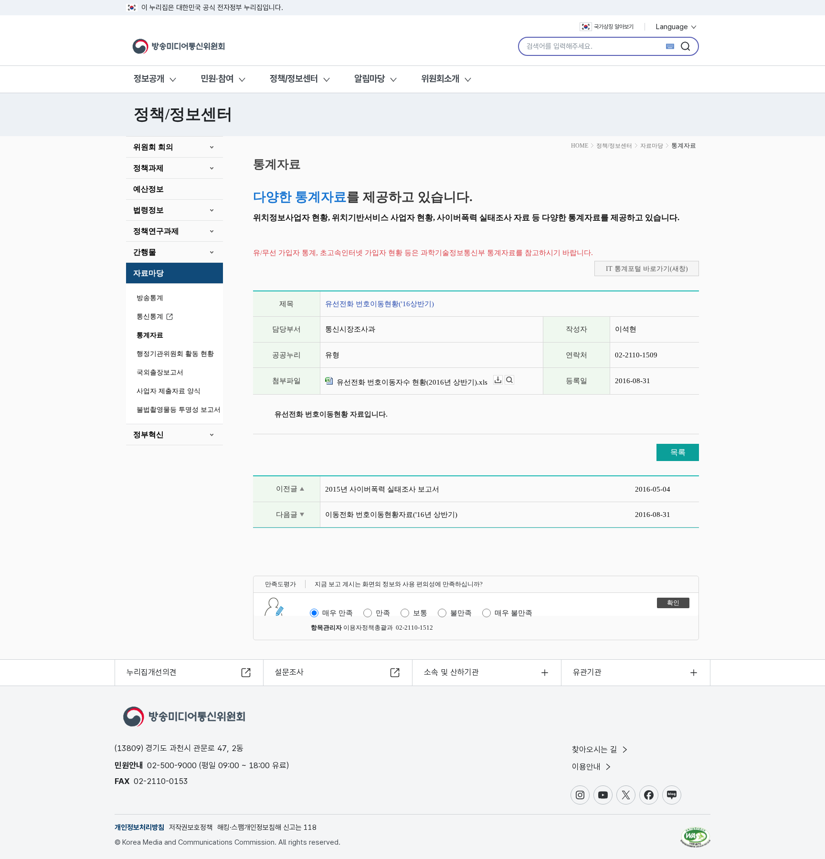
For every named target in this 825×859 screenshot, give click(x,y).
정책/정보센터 (294, 78)
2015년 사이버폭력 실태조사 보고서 (382, 489)
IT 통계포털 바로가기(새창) (647, 268)
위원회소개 (440, 78)
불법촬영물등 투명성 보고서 (179, 409)
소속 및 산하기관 (451, 672)
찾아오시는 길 (596, 749)
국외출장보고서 (160, 372)
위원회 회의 (153, 147)
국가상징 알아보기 (614, 26)
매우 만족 (337, 613)
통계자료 (150, 335)
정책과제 (148, 168)
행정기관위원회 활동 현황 (175, 353)
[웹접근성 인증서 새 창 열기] (695, 833)
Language (673, 26)
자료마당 (148, 273)
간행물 (144, 252)
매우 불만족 (513, 613)
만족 (383, 613)
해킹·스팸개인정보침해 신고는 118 (267, 827)
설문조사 (289, 672)
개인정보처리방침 (139, 827)
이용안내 (587, 767)
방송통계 (150, 297)
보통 (420, 613)
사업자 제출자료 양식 (169, 391)
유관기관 (587, 672)
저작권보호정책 (190, 827)
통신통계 (150, 316)
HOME (579, 145)
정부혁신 (148, 434)
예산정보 (148, 189)
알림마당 (369, 78)
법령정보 (148, 210)
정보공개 (149, 78)
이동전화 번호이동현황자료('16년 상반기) (391, 514)
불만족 (461, 613)
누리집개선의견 (152, 672)
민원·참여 (217, 78)
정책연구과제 (156, 231)
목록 (678, 452)
